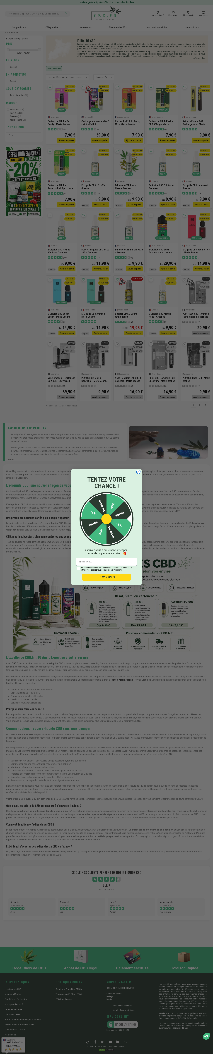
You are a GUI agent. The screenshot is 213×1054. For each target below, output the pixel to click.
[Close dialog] (138, 472)
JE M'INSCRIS (106, 577)
